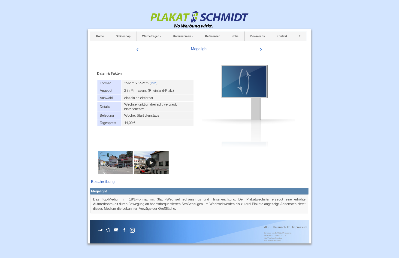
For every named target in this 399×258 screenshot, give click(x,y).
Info (153, 83)
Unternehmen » (183, 36)
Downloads (257, 36)
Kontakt (282, 36)
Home (100, 36)
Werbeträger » (151, 36)
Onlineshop (123, 36)
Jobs (235, 36)
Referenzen (212, 36)
